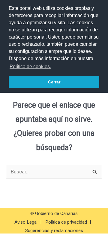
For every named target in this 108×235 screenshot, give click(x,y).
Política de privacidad (66, 222)
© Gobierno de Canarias (54, 213)
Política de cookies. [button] (30, 66)
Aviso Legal (26, 222)
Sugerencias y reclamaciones (54, 230)
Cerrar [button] (54, 82)
